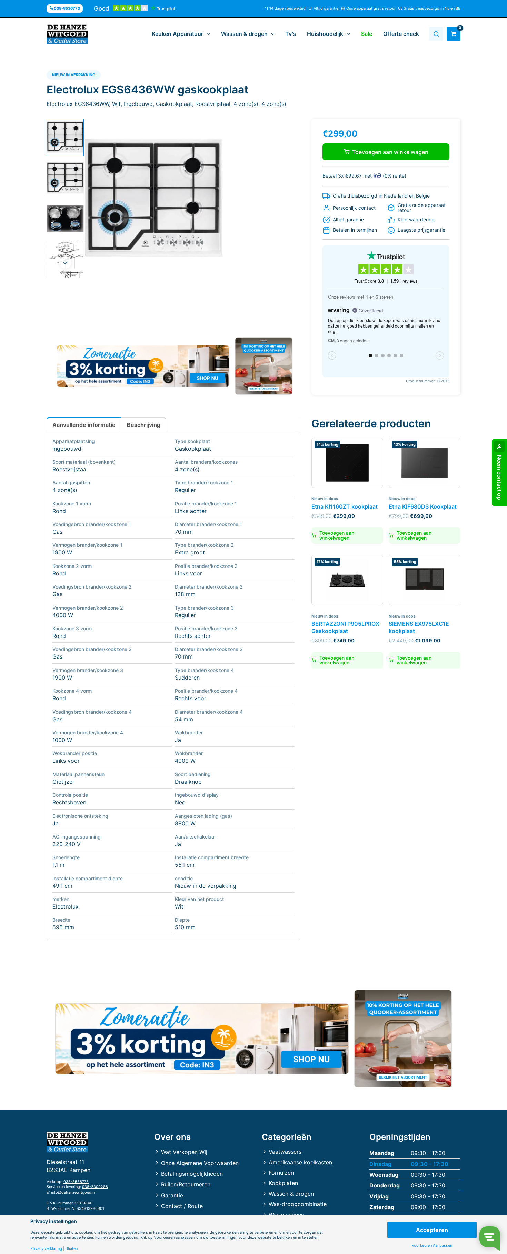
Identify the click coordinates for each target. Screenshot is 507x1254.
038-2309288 (95, 1186)
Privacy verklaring (46, 1249)
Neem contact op (499, 477)
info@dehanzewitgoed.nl (73, 1192)
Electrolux (65, 906)
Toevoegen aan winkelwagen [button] (336, 535)
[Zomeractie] (143, 366)
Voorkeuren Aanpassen (432, 1245)
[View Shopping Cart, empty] (453, 34)
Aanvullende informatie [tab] (84, 424)
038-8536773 (76, 1181)
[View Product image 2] (65, 178)
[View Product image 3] (65, 218)
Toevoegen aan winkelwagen (390, 152)
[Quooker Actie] (264, 366)
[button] (206, 34)
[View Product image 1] (65, 137)
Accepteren (432, 1229)
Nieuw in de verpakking (205, 885)
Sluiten (72, 1249)
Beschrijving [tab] (143, 424)
